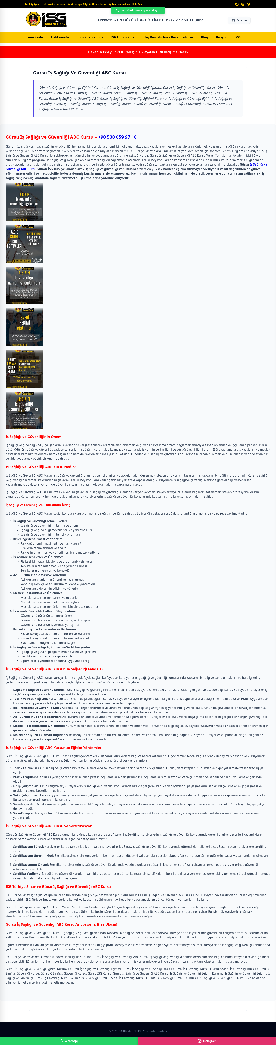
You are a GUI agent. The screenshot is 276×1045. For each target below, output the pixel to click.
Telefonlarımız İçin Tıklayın (140, 10)
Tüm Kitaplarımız (90, 37)
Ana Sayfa (35, 37)
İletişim (221, 37)
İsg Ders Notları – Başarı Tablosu (169, 37)
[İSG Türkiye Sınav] (46, 19)
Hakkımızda (60, 37)
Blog (204, 37)
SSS (238, 37)
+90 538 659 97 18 (117, 137)
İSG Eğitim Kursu (123, 37)
